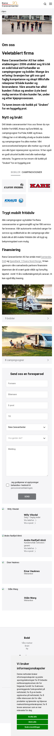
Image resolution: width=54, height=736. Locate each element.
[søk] (45, 4)
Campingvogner (32, 172)
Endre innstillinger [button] (32, 727)
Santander (46, 256)
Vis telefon (29, 520)
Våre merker (27, 643)
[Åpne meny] (50, 4)
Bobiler (15, 172)
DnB (4, 261)
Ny (27, 648)
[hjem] (10, 4)
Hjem (4, 11)
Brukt (27, 646)
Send (27, 496)
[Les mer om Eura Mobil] (14, 186)
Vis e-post (28, 523)
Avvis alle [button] (32, 722)
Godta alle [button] (32, 717)
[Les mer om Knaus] (14, 200)
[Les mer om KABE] (40, 186)
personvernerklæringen (22, 488)
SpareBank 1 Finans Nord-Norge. (26, 261)
